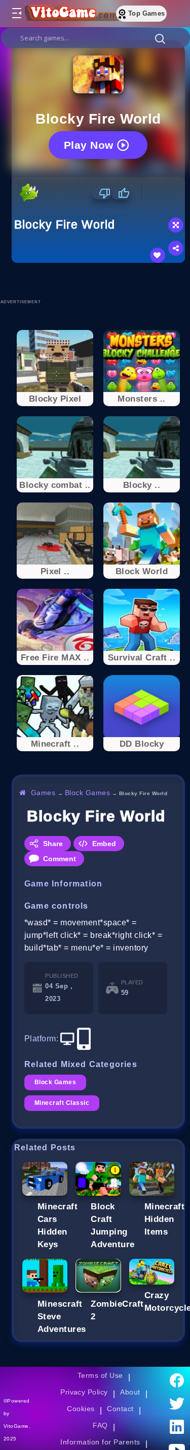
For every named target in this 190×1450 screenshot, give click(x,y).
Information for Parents (100, 1442)
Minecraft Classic (61, 1102)
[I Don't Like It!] (101, 193)
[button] (160, 38)
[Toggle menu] (16, 13)
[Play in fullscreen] (175, 225)
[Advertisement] (101, 280)
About (130, 1392)
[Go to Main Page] (70, 13)
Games (43, 793)
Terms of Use (100, 1375)
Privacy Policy (84, 1392)
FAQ (100, 1425)
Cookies (80, 1409)
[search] (95, 38)
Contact (120, 1409)
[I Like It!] (120, 193)
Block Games (87, 793)
